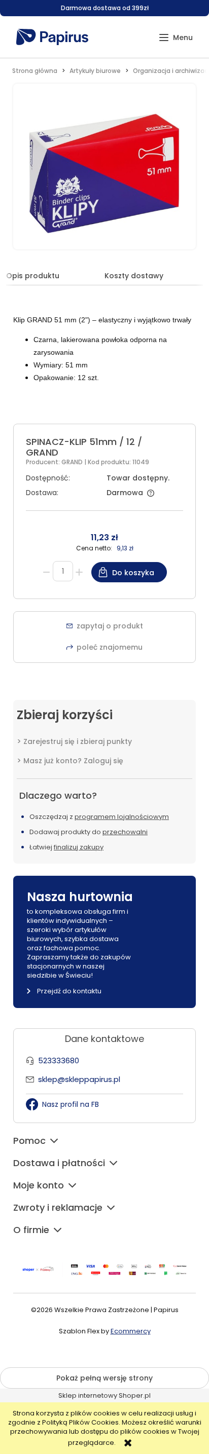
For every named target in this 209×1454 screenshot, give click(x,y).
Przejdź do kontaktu (69, 991)
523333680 (58, 1060)
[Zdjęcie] (104, 172)
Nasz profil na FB (70, 1104)
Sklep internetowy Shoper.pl (104, 1395)
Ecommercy (131, 1331)
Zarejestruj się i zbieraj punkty (77, 741)
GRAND (72, 462)
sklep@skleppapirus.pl (79, 1079)
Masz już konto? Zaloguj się (73, 761)
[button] (176, 37)
